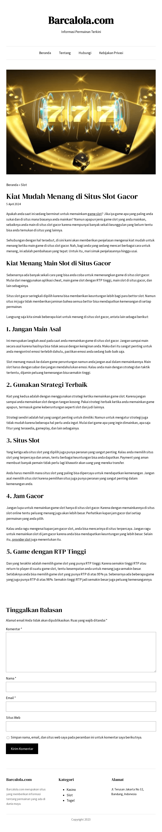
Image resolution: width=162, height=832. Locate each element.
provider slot (21, 539)
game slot (95, 214)
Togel (71, 800)
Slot (24, 185)
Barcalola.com (81, 20)
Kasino (71, 789)
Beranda (12, 185)
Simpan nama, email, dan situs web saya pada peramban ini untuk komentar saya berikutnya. (76, 737)
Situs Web (13, 717)
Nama (11, 678)
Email (11, 698)
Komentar (14, 629)
